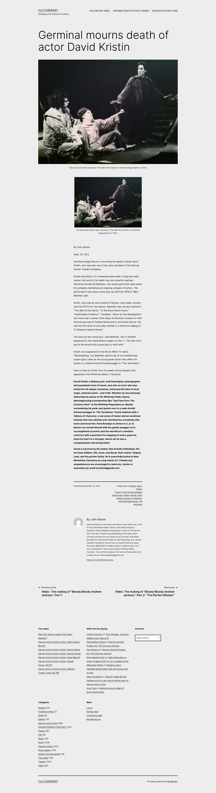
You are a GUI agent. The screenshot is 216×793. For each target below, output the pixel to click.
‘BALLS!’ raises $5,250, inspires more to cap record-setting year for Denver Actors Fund (108, 681)
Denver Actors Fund (47, 723)
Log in (89, 708)
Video (41, 765)
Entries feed (92, 711)
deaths (126, 495)
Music (41, 738)
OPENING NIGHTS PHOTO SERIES (131, 10)
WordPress (172, 781)
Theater (139, 489)
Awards (41, 708)
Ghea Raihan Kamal (96, 642)
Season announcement (49, 754)
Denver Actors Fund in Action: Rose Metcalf (59, 657)
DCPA (41, 715)
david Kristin (117, 495)
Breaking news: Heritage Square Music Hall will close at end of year (107, 669)
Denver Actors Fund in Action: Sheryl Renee (59, 650)
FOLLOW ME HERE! (99, 10)
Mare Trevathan (94, 677)
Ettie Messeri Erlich (96, 657)
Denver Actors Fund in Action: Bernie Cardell (59, 653)
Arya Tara (91, 688)
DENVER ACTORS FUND (165, 10)
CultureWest (48, 10)
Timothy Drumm (94, 634)
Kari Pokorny (93, 650)
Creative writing (45, 711)
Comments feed (94, 715)
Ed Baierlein (137, 498)
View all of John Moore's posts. (100, 560)
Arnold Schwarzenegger (132, 492)
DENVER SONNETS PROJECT (52, 727)
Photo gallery (44, 750)
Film (40, 735)
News (139, 486)
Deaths (133, 486)
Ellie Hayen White (95, 665)
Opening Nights (45, 746)
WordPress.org (94, 719)
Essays (41, 731)
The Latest (43, 758)
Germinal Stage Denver (128, 501)
